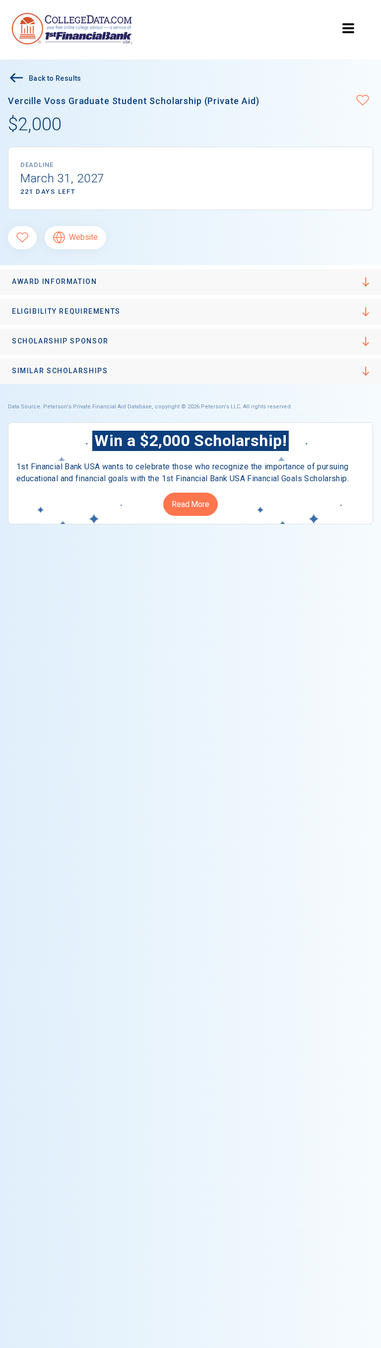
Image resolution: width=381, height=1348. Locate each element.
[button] (362, 101)
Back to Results (55, 78)
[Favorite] (22, 237)
